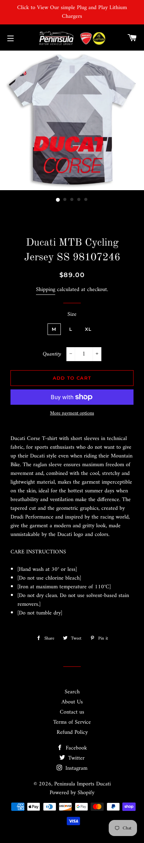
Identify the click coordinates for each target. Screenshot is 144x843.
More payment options (72, 413)
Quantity (52, 354)
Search (72, 692)
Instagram (75, 768)
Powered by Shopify (72, 793)
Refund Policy (72, 732)
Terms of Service (72, 722)
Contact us (72, 712)
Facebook (75, 748)
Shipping (45, 289)
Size (72, 314)
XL (88, 329)
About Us (72, 702)
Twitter (75, 758)
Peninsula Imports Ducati (82, 784)
